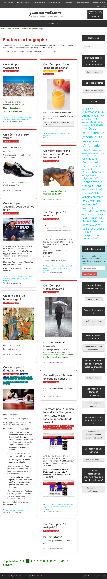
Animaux (91, 115)
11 (55, 561)
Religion (96, 217)
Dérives (16, 29)
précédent (11, 561)
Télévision (90, 238)
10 (51, 561)
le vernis (21, 182)
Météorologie (88, 215)
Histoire (89, 193)
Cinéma (90, 158)
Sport (89, 228)
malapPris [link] (56, 537)
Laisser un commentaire (14, 122)
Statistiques (68, 2)
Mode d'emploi (8, 2)
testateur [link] (27, 440)
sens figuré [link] (18, 477)
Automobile (89, 122)
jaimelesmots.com (45, 12)
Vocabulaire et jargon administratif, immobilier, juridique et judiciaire (18, 381)
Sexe (95, 225)
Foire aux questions (23, 2)
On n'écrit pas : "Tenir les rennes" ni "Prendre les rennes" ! (57, 154)
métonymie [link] (16, 460)
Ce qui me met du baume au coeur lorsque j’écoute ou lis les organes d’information (93, 153)
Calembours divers (50, 71)
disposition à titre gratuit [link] (19, 437)
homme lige (17, 345)
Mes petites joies (55, 2)
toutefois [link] (61, 472)
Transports (91, 235)
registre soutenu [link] (15, 480)
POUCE (70, 388)
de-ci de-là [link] (47, 48)
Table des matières (83, 2)
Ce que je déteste (99, 2)
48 (63, 561)
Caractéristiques (39, 2)
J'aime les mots (5, 29)
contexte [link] (25, 428)
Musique (97, 211)
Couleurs (95, 166)
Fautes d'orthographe (29, 29)
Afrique (88, 109)
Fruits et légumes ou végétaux (93, 175)
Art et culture (10, 510)
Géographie (23, 119)
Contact (86, 576)
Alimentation (50, 133)
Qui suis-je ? (101, 6)
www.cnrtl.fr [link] (10, 505)
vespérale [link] (21, 251)
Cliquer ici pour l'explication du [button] (56, 124)
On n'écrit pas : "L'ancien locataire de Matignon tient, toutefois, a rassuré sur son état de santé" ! (58, 415)
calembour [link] (48, 125)
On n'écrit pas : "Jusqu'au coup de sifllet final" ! (18, 206)
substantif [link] (10, 422)
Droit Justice (19, 510)
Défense (89, 172)
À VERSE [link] (61, 342)
